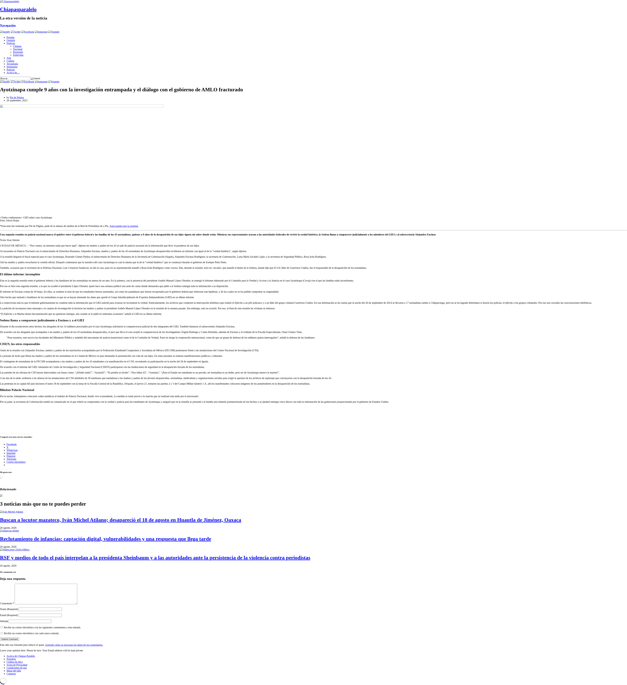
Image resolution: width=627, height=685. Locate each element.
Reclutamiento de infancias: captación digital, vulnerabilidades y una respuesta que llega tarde (105, 539)
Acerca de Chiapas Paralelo (21, 656)
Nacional (17, 49)
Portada (10, 37)
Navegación (8, 25)
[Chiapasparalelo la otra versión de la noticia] (313, 1)
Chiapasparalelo (18, 9)
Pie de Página (17, 97)
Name (9, 609)
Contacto (11, 673)
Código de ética (15, 661)
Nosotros (11, 659)
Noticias (11, 43)
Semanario (12, 66)
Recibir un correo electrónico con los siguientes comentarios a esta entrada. (42, 627)
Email (9, 615)
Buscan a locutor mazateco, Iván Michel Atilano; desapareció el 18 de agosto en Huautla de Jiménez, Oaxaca (120, 520)
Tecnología (12, 63)
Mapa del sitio (14, 670)
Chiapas (17, 46)
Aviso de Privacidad (17, 664)
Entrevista (18, 55)
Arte (9, 58)
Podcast (11, 69)
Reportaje (18, 52)
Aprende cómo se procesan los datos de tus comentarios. (74, 645)
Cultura (10, 60)
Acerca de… (13, 72)
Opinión (11, 40)
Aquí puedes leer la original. (123, 226)
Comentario (7, 603)
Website (4, 621)
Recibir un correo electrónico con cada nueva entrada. (31, 633)
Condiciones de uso (17, 667)
